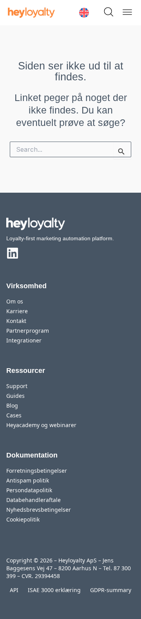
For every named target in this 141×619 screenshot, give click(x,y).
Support (16, 386)
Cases (14, 415)
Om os (14, 301)
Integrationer (24, 340)
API (14, 590)
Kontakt (16, 321)
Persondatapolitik (29, 490)
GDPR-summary (110, 590)
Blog (12, 405)
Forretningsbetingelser (36, 470)
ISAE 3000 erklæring (54, 590)
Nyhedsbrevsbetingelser (38, 509)
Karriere (17, 311)
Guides (15, 395)
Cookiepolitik (23, 519)
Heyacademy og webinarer (41, 425)
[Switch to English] (84, 13)
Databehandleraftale (33, 500)
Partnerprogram (27, 330)
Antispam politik (27, 480)
